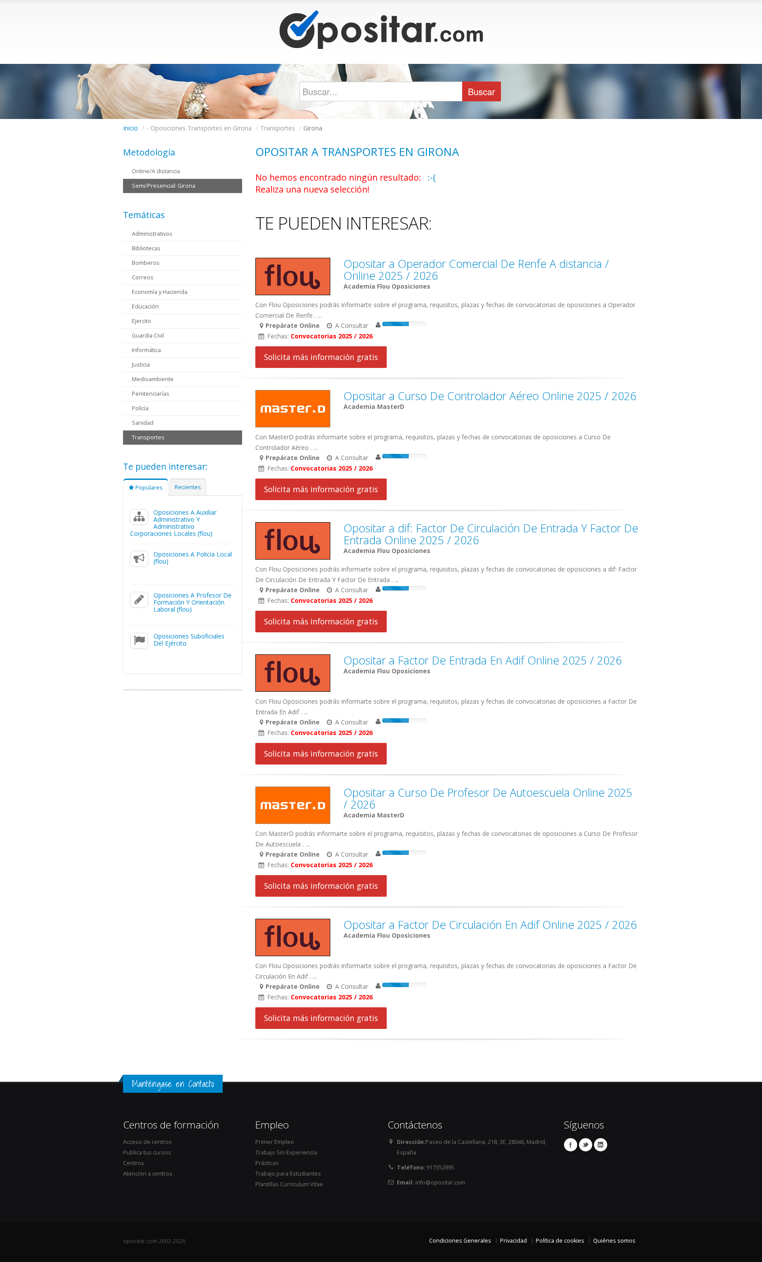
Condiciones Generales (460, 1240)
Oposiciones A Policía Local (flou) (192, 557)
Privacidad (513, 1240)
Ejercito (141, 321)
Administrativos (152, 234)
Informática (146, 350)
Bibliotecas (146, 248)
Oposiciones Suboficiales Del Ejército (188, 639)
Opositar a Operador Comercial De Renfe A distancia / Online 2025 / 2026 (476, 269)
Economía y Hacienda (159, 292)
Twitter (585, 1144)
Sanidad (142, 423)
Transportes (148, 437)
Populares (148, 487)
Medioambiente (153, 379)
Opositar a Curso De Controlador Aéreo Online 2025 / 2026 (490, 395)
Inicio (130, 128)
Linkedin (600, 1144)
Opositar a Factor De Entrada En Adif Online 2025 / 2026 (483, 660)
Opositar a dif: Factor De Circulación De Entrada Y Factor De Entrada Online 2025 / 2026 (491, 533)
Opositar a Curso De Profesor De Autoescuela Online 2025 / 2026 (488, 798)
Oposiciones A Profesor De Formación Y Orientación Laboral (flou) (192, 602)
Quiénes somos (614, 1240)
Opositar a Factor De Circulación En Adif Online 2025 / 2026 (490, 924)
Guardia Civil (148, 335)
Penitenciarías (150, 393)
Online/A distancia (156, 171)
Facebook (570, 1144)
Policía (140, 408)
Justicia (141, 364)
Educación (145, 306)
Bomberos (146, 263)
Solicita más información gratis (321, 357)
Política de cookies (560, 1240)
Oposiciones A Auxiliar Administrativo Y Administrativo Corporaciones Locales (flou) (173, 523)
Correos (142, 277)
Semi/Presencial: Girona (163, 185)
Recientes (188, 487)
